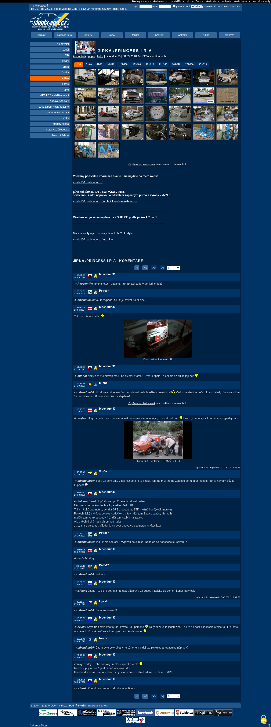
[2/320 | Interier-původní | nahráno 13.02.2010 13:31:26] (109, 84)
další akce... (121, 8)
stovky (65, 61)
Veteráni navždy (101, 8)
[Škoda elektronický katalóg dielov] (87, 715)
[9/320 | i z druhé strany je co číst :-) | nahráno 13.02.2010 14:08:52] (109, 103)
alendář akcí (65, 35)
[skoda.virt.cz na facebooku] (145, 715)
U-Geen (52, 705)
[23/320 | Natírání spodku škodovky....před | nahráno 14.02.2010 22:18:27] (109, 139)
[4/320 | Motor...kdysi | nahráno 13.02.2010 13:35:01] (157, 84)
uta (112, 35)
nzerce (159, 35)
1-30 (78, 64)
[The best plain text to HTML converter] (223, 715)
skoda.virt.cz (212, 1)
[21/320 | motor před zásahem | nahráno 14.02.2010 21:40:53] (227, 121)
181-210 (150, 64)
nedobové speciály (58, 112)
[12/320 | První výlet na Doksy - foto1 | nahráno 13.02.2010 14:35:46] (180, 103)
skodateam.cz (160, 1)
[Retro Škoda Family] (67, 715)
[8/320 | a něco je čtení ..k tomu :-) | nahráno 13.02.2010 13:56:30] (85, 103)
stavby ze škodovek (57, 129)
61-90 (99, 64)
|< (137, 267)
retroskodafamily (261, 1)
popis (91, 56)
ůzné (206, 35)
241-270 (176, 64)
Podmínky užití (77, 705)
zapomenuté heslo (212, 6)
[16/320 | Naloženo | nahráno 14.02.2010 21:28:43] (109, 121)
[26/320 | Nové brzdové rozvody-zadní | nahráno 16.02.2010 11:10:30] (180, 139)
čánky (41, 35)
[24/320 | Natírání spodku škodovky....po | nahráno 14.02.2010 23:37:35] (133, 139)
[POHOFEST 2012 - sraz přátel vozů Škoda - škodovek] (48, 715)
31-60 (89, 64)
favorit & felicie (60, 135)
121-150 (123, 64)
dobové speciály (59, 101)
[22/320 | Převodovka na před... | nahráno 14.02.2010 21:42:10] (85, 139)
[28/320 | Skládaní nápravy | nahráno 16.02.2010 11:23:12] (227, 139)
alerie (88, 35)
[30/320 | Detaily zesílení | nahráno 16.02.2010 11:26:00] (108, 157)
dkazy (182, 35)
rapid (66, 89)
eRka (66, 66)
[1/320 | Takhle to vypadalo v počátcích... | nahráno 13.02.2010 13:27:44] (85, 84)
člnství (229, 35)
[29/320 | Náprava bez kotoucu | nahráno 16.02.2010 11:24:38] (85, 157)
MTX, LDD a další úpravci (54, 95)
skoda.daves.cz (242, 1)
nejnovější (63, 44)
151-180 (137, 64)
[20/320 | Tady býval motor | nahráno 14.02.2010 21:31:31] (204, 121)
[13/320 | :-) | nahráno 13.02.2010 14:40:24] (204, 103)
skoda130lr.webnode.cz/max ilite (93, 239)
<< (145, 267)
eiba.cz (63, 705)
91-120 (110, 64)
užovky (65, 72)
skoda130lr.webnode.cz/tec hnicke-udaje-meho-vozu (105, 201)
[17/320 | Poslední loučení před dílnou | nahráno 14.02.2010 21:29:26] (133, 121)
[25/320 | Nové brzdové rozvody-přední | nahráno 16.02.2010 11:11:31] (157, 139)
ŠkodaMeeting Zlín (65, 8)
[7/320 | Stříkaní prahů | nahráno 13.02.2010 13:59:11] (227, 84)
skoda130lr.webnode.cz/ (87, 182)
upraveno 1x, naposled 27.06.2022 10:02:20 (218, 597)
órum (135, 35)
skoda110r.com (195, 1)
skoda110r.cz (177, 1)
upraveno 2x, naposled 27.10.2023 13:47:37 (218, 467)
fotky (100, 56)
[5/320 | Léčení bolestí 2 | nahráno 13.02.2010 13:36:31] (180, 84)
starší (66, 49)
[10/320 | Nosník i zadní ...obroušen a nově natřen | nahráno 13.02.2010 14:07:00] (133, 103)
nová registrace (232, 6)
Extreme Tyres (39, 725)
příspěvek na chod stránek (141, 164)
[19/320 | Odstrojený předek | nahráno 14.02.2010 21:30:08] (180, 121)
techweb (226, 1)
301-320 (203, 64)
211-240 (163, 64)
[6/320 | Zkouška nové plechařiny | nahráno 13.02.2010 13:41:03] (204, 84)
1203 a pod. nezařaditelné (54, 106)
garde (65, 83)
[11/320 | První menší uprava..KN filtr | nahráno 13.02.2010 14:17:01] (157, 103)
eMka (65, 78)
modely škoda (61, 123)
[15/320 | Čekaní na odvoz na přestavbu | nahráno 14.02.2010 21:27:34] (85, 121)
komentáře (79, 56)
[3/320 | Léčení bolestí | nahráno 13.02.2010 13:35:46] (133, 84)
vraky (66, 118)
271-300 (189, 64)
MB (67, 55)
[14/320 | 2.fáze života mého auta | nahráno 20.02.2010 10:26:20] (227, 103)
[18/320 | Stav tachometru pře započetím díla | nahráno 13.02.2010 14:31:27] (157, 121)
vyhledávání (40, 5)
